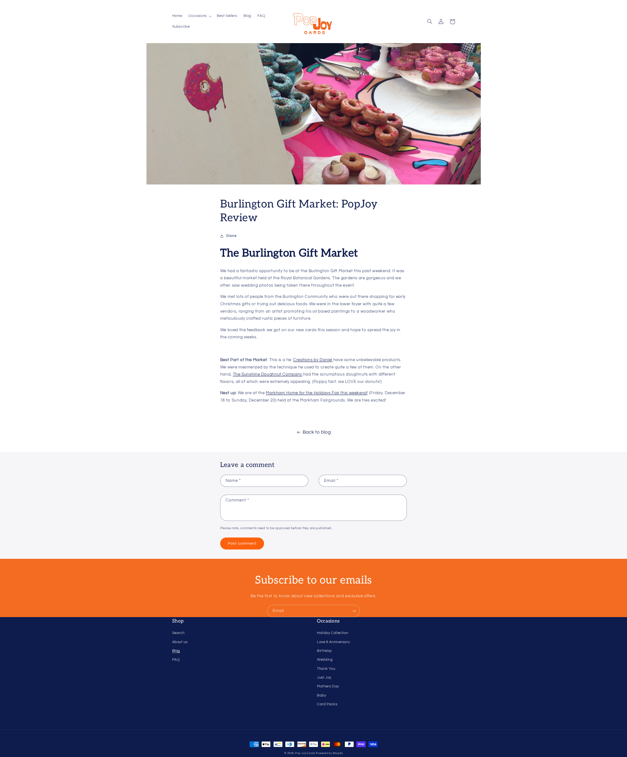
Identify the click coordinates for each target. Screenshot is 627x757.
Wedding (325, 659)
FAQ (176, 659)
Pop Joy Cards (305, 753)
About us (180, 642)
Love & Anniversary (333, 642)
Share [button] (231, 236)
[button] (199, 16)
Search (178, 633)
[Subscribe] (354, 611)
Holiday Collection (332, 633)
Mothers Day (328, 686)
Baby (321, 695)
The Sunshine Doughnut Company (267, 374)
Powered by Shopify (329, 753)
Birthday (324, 651)
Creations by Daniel (312, 360)
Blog (176, 651)
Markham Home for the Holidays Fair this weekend (316, 393)
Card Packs (327, 704)
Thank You (326, 669)
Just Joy (324, 677)
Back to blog (317, 432)
